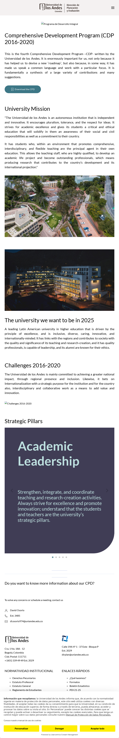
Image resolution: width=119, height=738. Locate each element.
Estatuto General (21, 685)
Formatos (75, 682)
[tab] (52, 557)
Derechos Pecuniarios (24, 678)
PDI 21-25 (75, 689)
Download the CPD (25, 89)
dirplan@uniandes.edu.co (75, 654)
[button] (112, 7)
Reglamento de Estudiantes (27, 689)
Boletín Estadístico (80, 685)
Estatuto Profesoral (22, 682)
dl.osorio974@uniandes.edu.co (26, 621)
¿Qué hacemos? (78, 678)
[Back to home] (59, 7)
